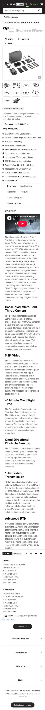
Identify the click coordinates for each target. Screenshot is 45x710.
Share (10, 39)
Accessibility (36, 691)
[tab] (11, 186)
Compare (25, 39)
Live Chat (10, 619)
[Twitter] (26, 553)
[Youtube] (40, 553)
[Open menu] (4, 4)
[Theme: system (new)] (26, 4)
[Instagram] (31, 553)
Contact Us (22, 626)
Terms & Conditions (11, 691)
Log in (35, 4)
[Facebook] (36, 553)
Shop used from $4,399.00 (15, 124)
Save (10, 43)
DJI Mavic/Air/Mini (11, 17)
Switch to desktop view (23, 705)
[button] (41, 4)
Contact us (11, 116)
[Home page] (15, 4)
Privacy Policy (25, 691)
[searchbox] (22, 10)
